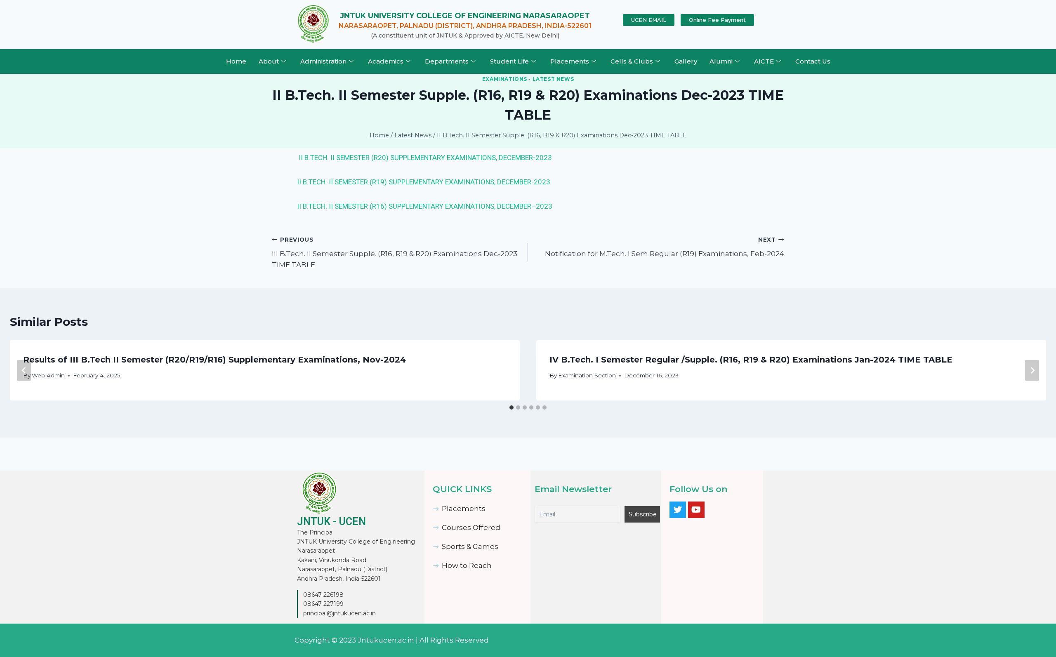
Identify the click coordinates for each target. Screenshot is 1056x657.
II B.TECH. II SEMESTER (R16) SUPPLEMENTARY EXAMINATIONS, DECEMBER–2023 (424, 206)
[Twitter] (677, 510)
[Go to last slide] (24, 370)
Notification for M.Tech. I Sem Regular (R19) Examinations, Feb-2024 (664, 247)
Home (236, 61)
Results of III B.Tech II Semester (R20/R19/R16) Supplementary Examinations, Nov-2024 (214, 360)
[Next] (1032, 370)
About (269, 61)
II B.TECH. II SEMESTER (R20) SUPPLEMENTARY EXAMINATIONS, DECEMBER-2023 (425, 157)
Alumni (721, 61)
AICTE (764, 61)
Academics (385, 61)
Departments (447, 61)
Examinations (504, 79)
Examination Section (587, 375)
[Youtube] (696, 510)
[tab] (511, 407)
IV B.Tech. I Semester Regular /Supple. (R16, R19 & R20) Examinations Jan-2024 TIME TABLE (750, 360)
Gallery (685, 61)
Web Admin (48, 375)
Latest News (553, 79)
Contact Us (812, 61)
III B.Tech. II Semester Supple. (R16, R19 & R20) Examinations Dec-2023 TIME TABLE (394, 252)
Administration (323, 61)
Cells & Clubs (631, 61)
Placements (569, 61)
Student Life (509, 61)
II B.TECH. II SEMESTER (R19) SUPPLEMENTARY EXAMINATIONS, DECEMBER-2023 (423, 182)
